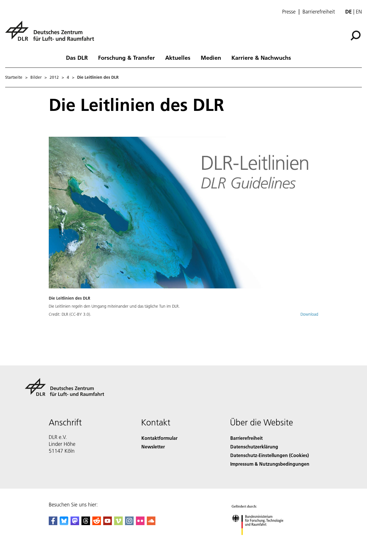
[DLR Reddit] (96, 523)
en (359, 11)
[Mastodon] (75, 523)
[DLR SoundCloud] (151, 523)
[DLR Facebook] (53, 523)
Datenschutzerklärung (254, 447)
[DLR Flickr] (140, 523)
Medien (211, 57)
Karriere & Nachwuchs (261, 57)
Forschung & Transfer (126, 57)
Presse (289, 12)
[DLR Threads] (85, 523)
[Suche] (356, 35)
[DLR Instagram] (129, 523)
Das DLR (77, 57)
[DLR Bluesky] (64, 523)
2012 (54, 77)
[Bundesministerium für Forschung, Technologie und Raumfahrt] (263, 540)
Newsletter (153, 447)
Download (309, 314)
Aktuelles (177, 57)
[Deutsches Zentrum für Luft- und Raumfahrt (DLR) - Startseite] (52, 34)
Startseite (13, 77)
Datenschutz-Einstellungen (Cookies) (269, 455)
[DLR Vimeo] (118, 523)
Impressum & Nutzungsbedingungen (269, 464)
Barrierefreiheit (318, 12)
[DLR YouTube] (107, 523)
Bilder (36, 77)
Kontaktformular (159, 438)
